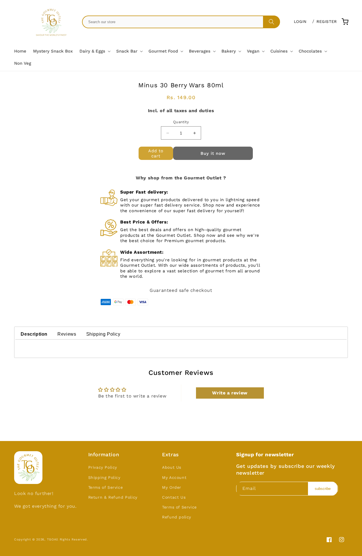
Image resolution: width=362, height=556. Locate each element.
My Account (174, 477)
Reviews (66, 334)
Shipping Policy (103, 334)
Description (34, 334)
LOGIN (300, 21)
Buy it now (213, 153)
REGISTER (326, 21)
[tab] (34, 334)
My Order (171, 487)
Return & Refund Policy (112, 497)
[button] (94, 51)
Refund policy (176, 517)
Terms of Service (105, 487)
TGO (50, 539)
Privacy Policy (102, 467)
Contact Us (174, 497)
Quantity (181, 122)
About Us (171, 467)
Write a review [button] (229, 393)
